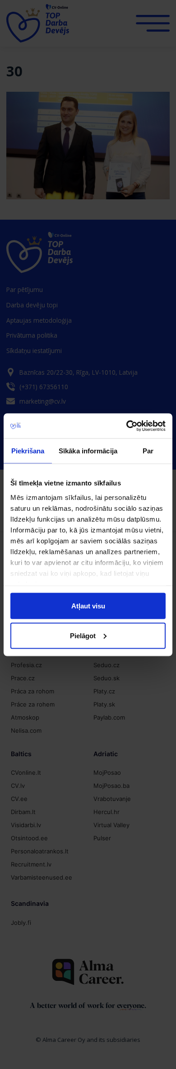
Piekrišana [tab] (28, 451)
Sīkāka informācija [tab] (88, 451)
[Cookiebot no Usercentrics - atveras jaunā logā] (127, 426)
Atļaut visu (88, 606)
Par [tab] (148, 451)
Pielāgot (83, 635)
